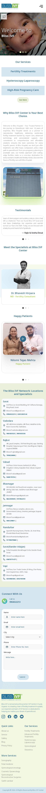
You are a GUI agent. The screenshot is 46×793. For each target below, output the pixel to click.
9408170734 (10, 477)
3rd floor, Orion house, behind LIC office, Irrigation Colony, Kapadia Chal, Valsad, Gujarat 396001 (23, 467)
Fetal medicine (7, 764)
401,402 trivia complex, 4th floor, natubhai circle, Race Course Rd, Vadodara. (23, 425)
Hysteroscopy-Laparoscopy (30, 741)
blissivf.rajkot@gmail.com (15, 452)
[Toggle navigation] (41, 6)
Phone (6, 642)
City (5, 632)
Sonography (6, 760)
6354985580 (10, 579)
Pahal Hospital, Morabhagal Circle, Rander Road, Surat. (23, 551)
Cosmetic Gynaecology (10, 771)
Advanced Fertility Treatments (32, 735)
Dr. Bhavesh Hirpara (23, 293)
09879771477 (11, 559)
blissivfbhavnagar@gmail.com (17, 495)
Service (4, 734)
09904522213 (11, 414)
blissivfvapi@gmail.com (15, 575)
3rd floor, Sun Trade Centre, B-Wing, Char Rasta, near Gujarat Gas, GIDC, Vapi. (23, 570)
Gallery (4, 738)
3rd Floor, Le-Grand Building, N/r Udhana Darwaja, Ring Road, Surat (24, 406)
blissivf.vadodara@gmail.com (17, 430)
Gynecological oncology (11, 768)
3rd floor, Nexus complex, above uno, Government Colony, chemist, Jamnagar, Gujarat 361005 (23, 511)
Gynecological (30, 746)
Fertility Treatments (32, 731)
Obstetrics (29, 750)
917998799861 (11, 540)
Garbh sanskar (7, 781)
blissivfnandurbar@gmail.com (17, 536)
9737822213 (21, 499)
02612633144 (22, 414)
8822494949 (10, 499)
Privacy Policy (6, 745)
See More (23, 100)
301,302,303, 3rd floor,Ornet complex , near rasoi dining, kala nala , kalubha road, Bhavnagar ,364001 (23, 489)
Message (7, 652)
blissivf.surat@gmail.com (15, 411)
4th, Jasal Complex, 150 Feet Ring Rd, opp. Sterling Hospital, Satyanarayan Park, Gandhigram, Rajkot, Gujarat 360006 (24, 446)
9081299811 (10, 521)
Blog (3, 742)
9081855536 (21, 433)
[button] (20, 52)
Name (6, 612)
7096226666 (10, 455)
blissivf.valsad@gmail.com (16, 474)
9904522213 (14, 602)
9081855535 (10, 433)
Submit (22, 677)
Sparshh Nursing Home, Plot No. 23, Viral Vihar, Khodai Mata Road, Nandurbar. (23, 532)
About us (5, 731)
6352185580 (21, 579)
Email (6, 622)
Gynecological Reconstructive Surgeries (11, 776)
